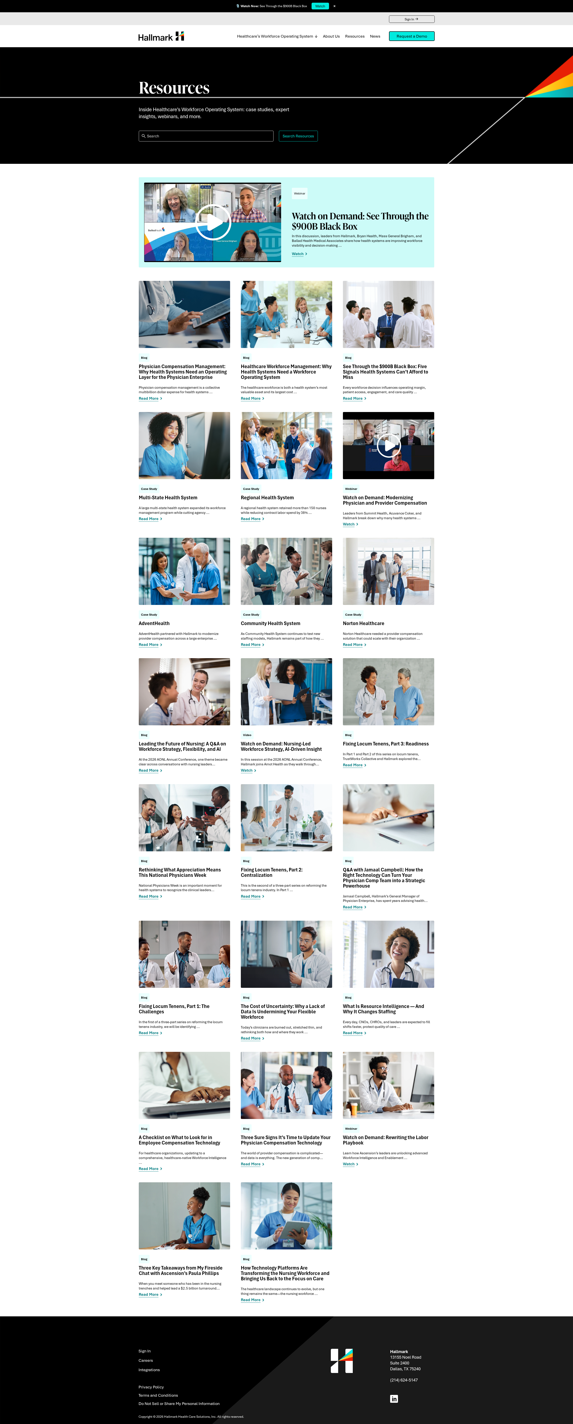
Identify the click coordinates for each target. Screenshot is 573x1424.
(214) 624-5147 (404, 1380)
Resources (355, 36)
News (375, 36)
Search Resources (298, 136)
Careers (146, 1360)
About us (331, 36)
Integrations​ (149, 1369)
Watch (320, 6)
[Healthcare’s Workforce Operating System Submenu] (315, 36)
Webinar (299, 193)
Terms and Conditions (158, 1395)
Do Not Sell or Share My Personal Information (179, 1403)
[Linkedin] (395, 1399)
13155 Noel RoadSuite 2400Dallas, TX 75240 (405, 1363)
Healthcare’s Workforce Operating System (275, 36)
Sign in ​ (145, 1351)
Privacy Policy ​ (152, 1387)
